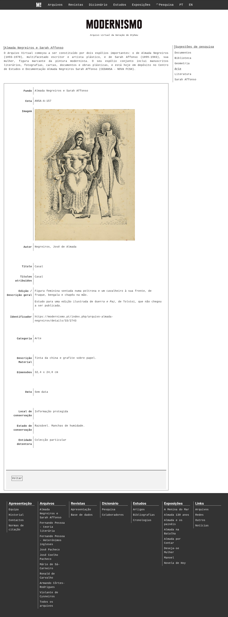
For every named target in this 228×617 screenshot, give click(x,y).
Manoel (169, 557)
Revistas (75, 5)
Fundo (28, 90)
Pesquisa (108, 509)
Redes (199, 514)
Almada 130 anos (176, 514)
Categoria (24, 338)
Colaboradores (113, 514)
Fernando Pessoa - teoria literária (52, 527)
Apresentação (81, 509)
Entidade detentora (24, 442)
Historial (16, 514)
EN (191, 5)
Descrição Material (24, 360)
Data (28, 392)
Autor (28, 247)
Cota (28, 101)
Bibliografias (144, 514)
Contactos (16, 520)
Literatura (183, 74)
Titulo (27, 266)
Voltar (17, 478)
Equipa (14, 509)
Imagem (27, 111)
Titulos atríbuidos (23, 278)
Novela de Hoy (175, 563)
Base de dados (82, 514)
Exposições (141, 5)
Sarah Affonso (185, 79)
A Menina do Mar (176, 509)
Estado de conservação (23, 428)
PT (181, 5)
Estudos (119, 5)
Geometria (182, 63)
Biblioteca (183, 58)
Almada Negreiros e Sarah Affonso (50, 513)
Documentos (183, 52)
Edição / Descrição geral (19, 293)
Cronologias (142, 520)
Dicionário (98, 5)
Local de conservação (23, 413)
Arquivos (55, 5)
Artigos (139, 509)
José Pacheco (50, 549)
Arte (178, 68)
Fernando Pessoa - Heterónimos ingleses (52, 540)
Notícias (202, 525)
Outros (200, 520)
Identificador (21, 316)
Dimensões (24, 372)
